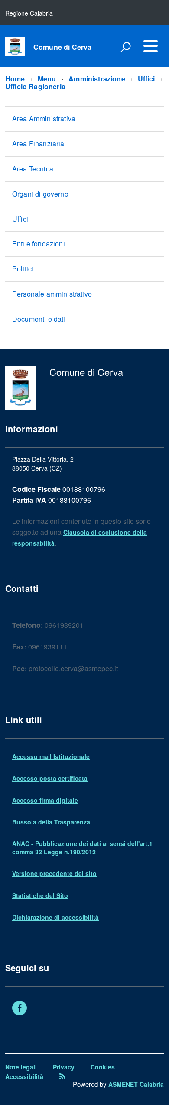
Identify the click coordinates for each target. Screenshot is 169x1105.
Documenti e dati (38, 319)
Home (15, 79)
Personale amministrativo (52, 294)
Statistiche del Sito (40, 895)
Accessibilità (24, 1076)
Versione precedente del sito (54, 873)
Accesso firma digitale (45, 800)
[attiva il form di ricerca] (125, 46)
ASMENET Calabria (136, 1084)
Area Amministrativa (43, 118)
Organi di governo (40, 194)
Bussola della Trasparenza (51, 821)
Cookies (103, 1067)
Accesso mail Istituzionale (51, 756)
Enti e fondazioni (38, 244)
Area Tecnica (32, 169)
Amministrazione (96, 79)
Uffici (146, 79)
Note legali (21, 1067)
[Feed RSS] (62, 1076)
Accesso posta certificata (50, 778)
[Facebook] (19, 1009)
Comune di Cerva (62, 47)
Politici (22, 269)
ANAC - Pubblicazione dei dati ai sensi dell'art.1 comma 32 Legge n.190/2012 (82, 847)
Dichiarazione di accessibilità (55, 917)
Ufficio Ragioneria (35, 86)
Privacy (64, 1067)
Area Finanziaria (38, 144)
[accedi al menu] (150, 46)
